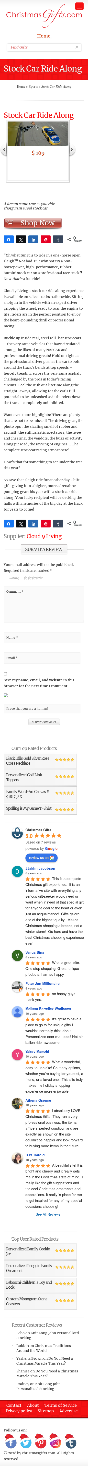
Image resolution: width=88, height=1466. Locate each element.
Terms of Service (60, 1405)
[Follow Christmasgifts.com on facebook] (11, 1441)
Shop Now (38, 223)
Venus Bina (34, 952)
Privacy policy (19, 1410)
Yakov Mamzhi (37, 1051)
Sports (33, 86)
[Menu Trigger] (79, 6)
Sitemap (46, 1410)
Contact (14, 1405)
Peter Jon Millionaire (42, 983)
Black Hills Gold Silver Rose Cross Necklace (27, 761)
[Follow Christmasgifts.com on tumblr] (70, 1441)
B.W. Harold (35, 1154)
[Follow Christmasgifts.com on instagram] (55, 1441)
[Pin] (46, 239)
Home (43, 36)
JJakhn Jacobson (40, 868)
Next (72, 149)
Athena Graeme (38, 1100)
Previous (3, 149)
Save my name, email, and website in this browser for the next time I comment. (39, 683)
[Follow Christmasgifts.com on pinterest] (40, 1441)
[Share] (8, 239)
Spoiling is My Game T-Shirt (28, 808)
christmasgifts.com (38, 1453)
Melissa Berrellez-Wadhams (48, 1008)
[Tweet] (21, 239)
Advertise (68, 1410)
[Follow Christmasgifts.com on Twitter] (26, 1441)
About (33, 1405)
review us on (39, 857)
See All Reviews (48, 1214)
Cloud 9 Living (44, 536)
